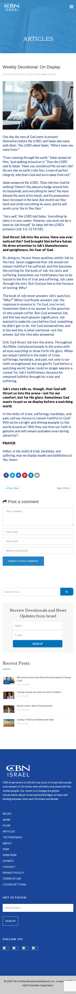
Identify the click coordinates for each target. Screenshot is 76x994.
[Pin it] (24, 475)
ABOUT (7, 843)
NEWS (6, 819)
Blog (53, 74)
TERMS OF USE (12, 878)
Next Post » (64, 488)
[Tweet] (12, 475)
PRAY (6, 849)
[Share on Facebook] (6, 475)
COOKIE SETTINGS (14, 884)
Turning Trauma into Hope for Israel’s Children (39, 692)
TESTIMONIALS (12, 837)
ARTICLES (9, 831)
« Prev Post (12, 488)
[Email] (37, 475)
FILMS (6, 825)
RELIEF (7, 813)
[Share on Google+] (18, 475)
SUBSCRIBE (10, 855)
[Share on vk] (31, 475)
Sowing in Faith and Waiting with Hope (35, 719)
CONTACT (9, 866)
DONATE (8, 860)
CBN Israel (41, 74)
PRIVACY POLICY (13, 872)
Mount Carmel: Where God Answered (34, 706)
